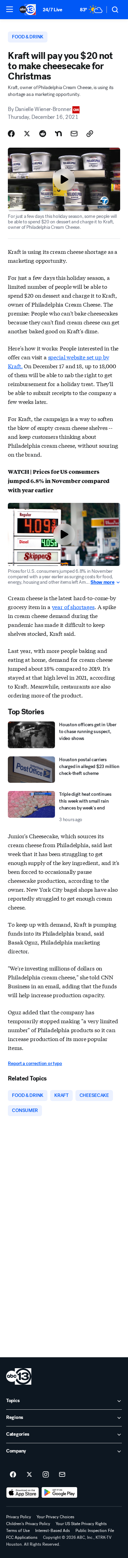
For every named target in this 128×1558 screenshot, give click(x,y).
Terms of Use (18, 1531)
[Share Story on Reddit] (42, 133)
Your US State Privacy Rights (81, 1524)
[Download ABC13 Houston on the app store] (22, 1492)
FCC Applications (22, 1537)
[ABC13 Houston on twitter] (29, 1475)
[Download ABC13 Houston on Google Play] (59, 1492)
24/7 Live (52, 10)
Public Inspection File (94, 1531)
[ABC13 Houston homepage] (27, 9)
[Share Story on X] (27, 133)
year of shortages (73, 606)
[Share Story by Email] (74, 133)
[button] (9, 9)
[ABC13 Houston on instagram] (46, 1475)
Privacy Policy (18, 1517)
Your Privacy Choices (55, 1517)
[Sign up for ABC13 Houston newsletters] (62, 1475)
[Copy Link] (90, 133)
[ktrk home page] (18, 1376)
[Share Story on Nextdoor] (58, 133)
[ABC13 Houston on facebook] (13, 1475)
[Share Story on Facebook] (11, 133)
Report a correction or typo (35, 1063)
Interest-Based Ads (52, 1531)
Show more (102, 582)
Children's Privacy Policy (28, 1524)
